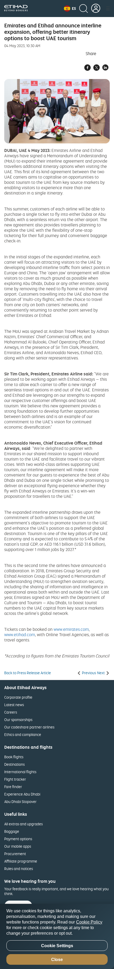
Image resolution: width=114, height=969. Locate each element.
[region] (57, 936)
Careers (10, 712)
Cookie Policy (89, 922)
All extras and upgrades (23, 823)
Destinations (14, 764)
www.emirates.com (71, 629)
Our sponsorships (18, 719)
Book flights (13, 756)
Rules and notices (18, 868)
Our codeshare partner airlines (29, 727)
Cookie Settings (57, 945)
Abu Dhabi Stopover (20, 801)
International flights (20, 771)
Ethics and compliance (22, 734)
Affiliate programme (20, 861)
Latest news (14, 704)
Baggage (11, 831)
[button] (70, 8)
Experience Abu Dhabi (22, 794)
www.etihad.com (19, 634)
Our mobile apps (17, 846)
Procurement (15, 853)
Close (57, 959)
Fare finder (13, 786)
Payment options (18, 838)
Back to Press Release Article (27, 672)
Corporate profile (18, 697)
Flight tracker (15, 779)
